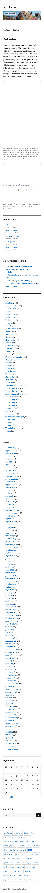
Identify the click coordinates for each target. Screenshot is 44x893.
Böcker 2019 (10, 317)
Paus (7, 225)
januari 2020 (10, 576)
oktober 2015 (10, 721)
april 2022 (9, 567)
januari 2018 (10, 644)
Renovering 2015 (12, 388)
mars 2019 (9, 604)
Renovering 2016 (12, 391)
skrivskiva (20, 206)
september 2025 (12, 450)
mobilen (35, 854)
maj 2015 (9, 735)
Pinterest (9, 383)
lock (38, 204)
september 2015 (11, 723)
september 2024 (12, 485)
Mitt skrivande (11, 371)
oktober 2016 (10, 686)
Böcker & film (10, 309)
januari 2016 (10, 712)
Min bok (8, 363)
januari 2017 (10, 678)
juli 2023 (8, 524)
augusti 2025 (10, 453)
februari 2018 (10, 641)
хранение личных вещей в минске (20, 283)
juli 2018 (8, 627)
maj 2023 (9, 530)
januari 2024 (10, 507)
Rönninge (9, 408)
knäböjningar (9, 846)
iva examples (10, 269)
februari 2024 (10, 504)
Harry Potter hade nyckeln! (23, 266)
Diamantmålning (12, 236)
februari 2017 (10, 675)
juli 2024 (8, 490)
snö (5, 867)
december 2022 (11, 544)
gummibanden (10, 841)
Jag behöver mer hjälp (23, 281)
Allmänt (8, 303)
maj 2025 (9, 462)
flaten (14, 837)
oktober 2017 (10, 652)
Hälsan (8, 331)
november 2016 (11, 684)
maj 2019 (9, 598)
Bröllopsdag (10, 242)
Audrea (8, 281)
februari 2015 (10, 743)
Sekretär (9, 39)
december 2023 (11, 510)
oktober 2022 (10, 550)
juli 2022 (8, 559)
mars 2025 (9, 468)
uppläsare (8, 880)
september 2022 (12, 553)
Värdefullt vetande (12, 428)
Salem (35, 863)
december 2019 (11, 578)
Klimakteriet (10, 348)
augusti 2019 (10, 590)
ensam (7, 837)
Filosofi (8, 326)
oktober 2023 (10, 516)
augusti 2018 (10, 624)
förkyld (27, 837)
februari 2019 (10, 607)
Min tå (8, 366)
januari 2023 (10, 541)
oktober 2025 (10, 448)
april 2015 (9, 738)
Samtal (8, 411)
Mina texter (10, 368)
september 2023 (12, 519)
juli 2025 (8, 456)
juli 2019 (8, 593)
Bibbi (26, 833)
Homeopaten (10, 340)
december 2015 (11, 715)
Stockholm (17, 871)
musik (6, 859)
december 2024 (11, 476)
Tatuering (9, 422)
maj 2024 (9, 496)
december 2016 (11, 681)
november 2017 (11, 649)
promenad (16, 859)
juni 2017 (9, 664)
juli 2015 (8, 729)
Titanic (8, 425)
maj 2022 (9, 564)
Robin (18, 863)
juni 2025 (9, 459)
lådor (30, 204)
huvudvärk (23, 841)
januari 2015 (10, 746)
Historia (8, 337)
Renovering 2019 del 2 (14, 405)
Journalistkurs (11, 346)
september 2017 (11, 655)
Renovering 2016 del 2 (14, 394)
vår (35, 880)
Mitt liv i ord (10, 7)
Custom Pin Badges (13, 275)
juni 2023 (9, 527)
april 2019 (9, 601)
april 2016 (9, 703)
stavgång (30, 867)
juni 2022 (9, 561)
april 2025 (9, 465)
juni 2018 (9, 630)
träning (27, 876)
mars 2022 (9, 570)
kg (38, 841)
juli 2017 (8, 661)
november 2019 (11, 581)
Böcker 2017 (10, 312)
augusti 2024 (10, 487)
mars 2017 (9, 672)
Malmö (8, 354)
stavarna (20, 867)
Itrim (32, 841)
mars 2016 (9, 706)
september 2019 (11, 587)
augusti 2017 (10, 658)
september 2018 (11, 621)
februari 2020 (10, 573)
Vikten (8, 431)
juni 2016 (9, 698)
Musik (7, 374)
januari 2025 (10, 473)
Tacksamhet (10, 420)
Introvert (9, 343)
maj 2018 (9, 632)
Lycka (7, 351)
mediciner (20, 854)
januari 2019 (10, 610)
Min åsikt (9, 360)
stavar (12, 867)
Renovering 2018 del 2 (14, 400)
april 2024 (9, 499)
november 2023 (11, 513)
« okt (11, 797)
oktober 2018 (10, 618)
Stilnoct (7, 871)
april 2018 (9, 635)
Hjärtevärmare (11, 230)
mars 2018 (9, 638)
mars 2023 (9, 536)
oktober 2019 (10, 584)
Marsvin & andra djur (14, 357)
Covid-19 (9, 323)
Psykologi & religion (13, 385)
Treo (19, 876)
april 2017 (9, 669)
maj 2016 (9, 701)
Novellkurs (9, 380)
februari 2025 (10, 470)
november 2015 (11, 718)
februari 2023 (10, 539)
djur (32, 833)
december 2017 (11, 647)
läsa (5, 850)
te (14, 876)
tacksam (7, 876)
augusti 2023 (10, 522)
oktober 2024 (10, 482)
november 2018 (11, 615)
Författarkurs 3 (11, 329)
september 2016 (11, 689)
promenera (8, 863)
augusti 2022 (10, 556)
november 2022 (11, 547)
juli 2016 (8, 695)
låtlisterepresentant (18, 850)
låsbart (34, 204)
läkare (36, 846)
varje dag (18, 880)
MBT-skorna (9, 854)
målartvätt (6, 206)
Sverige (27, 871)
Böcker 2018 (10, 314)
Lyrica (29, 846)
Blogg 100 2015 (11, 306)
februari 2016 (10, 709)
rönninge (26, 863)
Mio (28, 854)
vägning (27, 880)
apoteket (8, 833)
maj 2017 (9, 667)
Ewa (7, 266)
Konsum (20, 846)
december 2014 (11, 749)
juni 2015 (9, 732)
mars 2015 (9, 740)
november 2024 (11, 479)
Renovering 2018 (20, 204)
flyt (20, 837)
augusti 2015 (10, 726)
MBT (30, 850)
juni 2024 (9, 493)
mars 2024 (9, 502)
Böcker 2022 (10, 320)
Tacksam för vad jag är (14, 417)
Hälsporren (10, 334)
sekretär (13, 206)
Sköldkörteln (10, 414)
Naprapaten (10, 377)
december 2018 (11, 613)
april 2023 (9, 533)
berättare (18, 833)
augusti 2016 (10, 692)
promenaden (28, 859)
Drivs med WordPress (20, 889)
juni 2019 (9, 595)
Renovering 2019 (12, 402)
